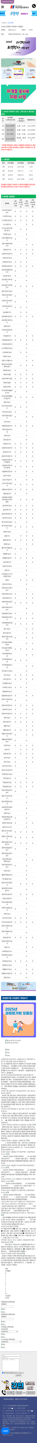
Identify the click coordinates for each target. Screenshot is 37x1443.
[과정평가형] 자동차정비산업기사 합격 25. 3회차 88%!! (18, 1213)
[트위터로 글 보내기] (11, 1043)
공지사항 (10, 23)
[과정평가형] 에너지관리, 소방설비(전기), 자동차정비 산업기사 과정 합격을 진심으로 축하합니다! (18, 1060)
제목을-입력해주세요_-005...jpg (18, 34)
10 (6, 1293)
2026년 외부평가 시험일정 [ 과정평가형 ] (14, 1140)
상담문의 (18, 1375)
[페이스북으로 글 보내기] (13, 1040)
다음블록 (7, 1296)
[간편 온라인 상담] (18, 1387)
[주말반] (18, 13)
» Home (3, 23)
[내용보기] (21, 1373)
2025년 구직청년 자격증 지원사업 (11, 1253)
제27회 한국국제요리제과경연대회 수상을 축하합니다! (17, 1075)
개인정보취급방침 (8, 1399)
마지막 (7, 1298)
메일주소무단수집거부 (21, 1399)
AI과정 (5, 1431)
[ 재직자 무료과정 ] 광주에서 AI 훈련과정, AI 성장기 (16, 1125)
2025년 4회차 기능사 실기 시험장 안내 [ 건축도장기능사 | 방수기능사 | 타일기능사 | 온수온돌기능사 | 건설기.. (18, 1202)
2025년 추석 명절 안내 (8, 1226)
